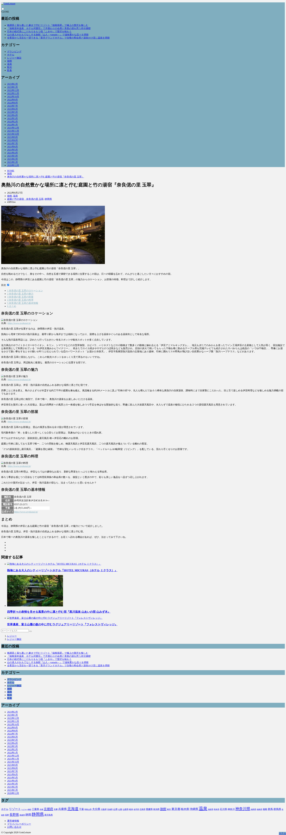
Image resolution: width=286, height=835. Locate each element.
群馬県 (277, 809)
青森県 (22, 815)
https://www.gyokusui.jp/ (19, 323)
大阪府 (104, 809)
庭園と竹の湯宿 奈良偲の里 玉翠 (25, 199)
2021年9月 (12, 137)
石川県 (223, 809)
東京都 (175, 809)
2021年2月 (12, 159)
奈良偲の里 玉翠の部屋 (20, 297)
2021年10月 (13, 134)
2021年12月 (13, 128)
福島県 (259, 809)
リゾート (15, 809)
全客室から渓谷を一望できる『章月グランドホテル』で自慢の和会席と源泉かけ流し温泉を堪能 (58, 37)
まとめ (11, 306)
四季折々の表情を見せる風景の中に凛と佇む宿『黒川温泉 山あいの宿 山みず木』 (59, 611)
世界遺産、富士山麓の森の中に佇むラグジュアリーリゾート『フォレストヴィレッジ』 (62, 624)
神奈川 (231, 809)
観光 (9, 67)
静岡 (28, 814)
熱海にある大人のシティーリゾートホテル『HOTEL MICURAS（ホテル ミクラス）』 (62, 570)
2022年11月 (13, 93)
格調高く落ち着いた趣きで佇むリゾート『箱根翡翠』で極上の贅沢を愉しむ (47, 25)
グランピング (14, 51)
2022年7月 (12, 106)
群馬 (270, 809)
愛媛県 (149, 809)
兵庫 (56, 809)
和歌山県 (88, 809)
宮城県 (110, 809)
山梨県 (126, 809)
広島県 (142, 809)
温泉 (9, 64)
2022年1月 (12, 124)
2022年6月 (12, 109)
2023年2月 (12, 84)
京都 (41, 809)
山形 (115, 809)
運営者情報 (13, 821)
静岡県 (48, 199)
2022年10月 (13, 96)
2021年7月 (12, 143)
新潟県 (156, 809)
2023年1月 (12, 87)
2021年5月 (12, 149)
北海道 (73, 809)
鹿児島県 (48, 815)
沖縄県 (194, 809)
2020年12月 (13, 165)
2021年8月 (12, 140)
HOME (10, 170)
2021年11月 (13, 131)
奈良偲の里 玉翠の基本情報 (22, 303)
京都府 (48, 809)
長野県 (14, 814)
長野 (7, 815)
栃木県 (185, 809)
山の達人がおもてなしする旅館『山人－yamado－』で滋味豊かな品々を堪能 (47, 34)
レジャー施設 (14, 58)
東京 (169, 809)
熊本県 (216, 809)
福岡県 (253, 809)
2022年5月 (12, 112)
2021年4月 (12, 153)
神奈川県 (242, 809)
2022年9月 (12, 99)
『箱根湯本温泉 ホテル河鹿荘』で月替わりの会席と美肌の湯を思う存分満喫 (49, 28)
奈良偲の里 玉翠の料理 (20, 300)
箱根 (265, 809)
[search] (30, 631)
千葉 (81, 809)
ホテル (10, 54)
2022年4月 (12, 115)
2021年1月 (12, 162)
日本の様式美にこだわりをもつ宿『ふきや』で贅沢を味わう (39, 31)
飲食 (9, 70)
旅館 (9, 61)
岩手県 (136, 809)
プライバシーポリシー (19, 824)
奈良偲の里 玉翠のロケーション (25, 290)
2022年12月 (13, 90)
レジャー (12, 636)
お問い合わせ (14, 827)
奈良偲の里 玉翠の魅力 (20, 293)
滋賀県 (210, 809)
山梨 (120, 809)
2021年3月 (12, 156)
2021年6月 (12, 146)
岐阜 (131, 809)
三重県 (35, 809)
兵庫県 (62, 809)
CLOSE (5, 11)
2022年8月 (12, 103)
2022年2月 (12, 121)
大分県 (96, 809)
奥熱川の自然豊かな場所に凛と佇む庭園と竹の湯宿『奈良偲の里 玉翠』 (45, 176)
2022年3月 (12, 118)
